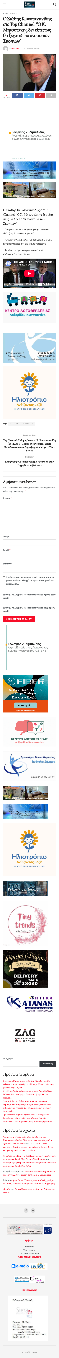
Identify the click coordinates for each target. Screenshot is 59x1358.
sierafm (15, 48)
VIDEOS (13, 13)
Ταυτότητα (29, 1246)
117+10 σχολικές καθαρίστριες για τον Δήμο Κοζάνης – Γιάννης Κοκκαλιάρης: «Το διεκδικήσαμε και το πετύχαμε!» (28, 1094)
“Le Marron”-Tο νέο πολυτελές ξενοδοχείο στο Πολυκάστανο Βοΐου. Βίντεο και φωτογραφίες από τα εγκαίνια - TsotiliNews (27, 1140)
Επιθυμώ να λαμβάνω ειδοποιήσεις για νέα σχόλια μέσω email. (29, 596)
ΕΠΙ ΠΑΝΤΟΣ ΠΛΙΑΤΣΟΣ (21, 424)
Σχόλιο (7, 498)
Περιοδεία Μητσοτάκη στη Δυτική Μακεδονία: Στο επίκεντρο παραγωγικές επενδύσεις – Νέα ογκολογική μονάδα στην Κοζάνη (28, 1084)
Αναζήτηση (8, 1058)
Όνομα (7, 536)
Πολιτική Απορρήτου (29, 1253)
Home (5, 13)
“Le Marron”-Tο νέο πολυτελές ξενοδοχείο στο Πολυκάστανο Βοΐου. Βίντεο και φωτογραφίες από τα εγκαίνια (28, 1147)
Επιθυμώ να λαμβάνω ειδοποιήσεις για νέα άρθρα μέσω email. (29, 610)
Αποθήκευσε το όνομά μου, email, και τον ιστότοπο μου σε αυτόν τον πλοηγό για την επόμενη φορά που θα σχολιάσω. (30, 580)
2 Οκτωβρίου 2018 (32, 48)
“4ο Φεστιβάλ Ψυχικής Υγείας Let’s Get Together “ (26, 1114)
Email (7, 550)
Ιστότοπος (7, 563)
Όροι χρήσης (29, 1250)
